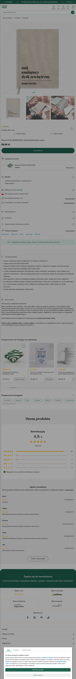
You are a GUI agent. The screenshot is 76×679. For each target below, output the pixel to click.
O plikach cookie (26, 650)
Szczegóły (16, 650)
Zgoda (8, 650)
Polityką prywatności (47, 657)
